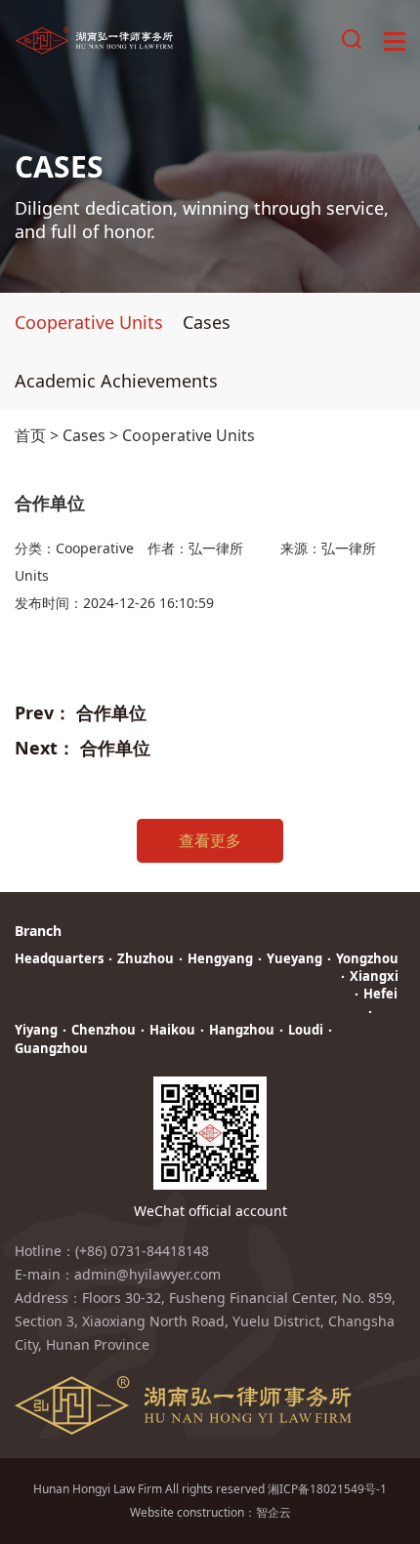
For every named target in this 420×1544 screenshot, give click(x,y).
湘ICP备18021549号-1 (327, 1489)
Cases (207, 322)
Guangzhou (51, 1048)
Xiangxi (374, 976)
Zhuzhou (145, 958)
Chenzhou (103, 1029)
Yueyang (294, 958)
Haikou (172, 1029)
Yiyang (36, 1029)
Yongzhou (367, 958)
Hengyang (220, 958)
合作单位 (111, 712)
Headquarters (59, 958)
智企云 (273, 1512)
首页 (30, 435)
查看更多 (210, 840)
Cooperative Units (89, 322)
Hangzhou (241, 1029)
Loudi (305, 1029)
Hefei (380, 993)
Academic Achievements (116, 380)
